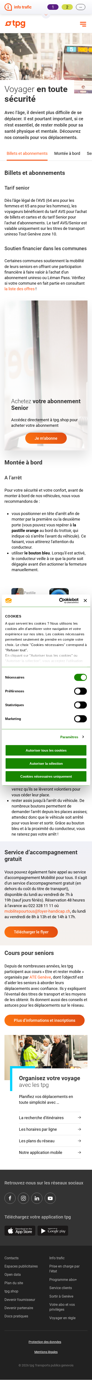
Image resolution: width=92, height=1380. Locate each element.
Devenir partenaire (18, 1308)
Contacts (11, 1258)
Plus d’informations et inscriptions (44, 1020)
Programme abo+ (63, 1280)
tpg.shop (11, 1291)
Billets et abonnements (27, 153)
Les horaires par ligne (38, 1129)
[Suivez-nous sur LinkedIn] (36, 1198)
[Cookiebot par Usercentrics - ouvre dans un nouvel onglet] (60, 600)
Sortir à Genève (61, 1296)
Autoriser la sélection (46, 763)
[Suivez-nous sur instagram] (23, 1198)
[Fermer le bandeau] (85, 600)
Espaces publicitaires (21, 1266)
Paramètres (69, 737)
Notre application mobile (40, 1152)
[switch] (80, 691)
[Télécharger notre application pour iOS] (19, 1231)
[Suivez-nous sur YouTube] (50, 1198)
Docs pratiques (16, 1316)
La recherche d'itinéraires (41, 1117)
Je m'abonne (46, 438)
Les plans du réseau (36, 1141)
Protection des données (45, 1342)
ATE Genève (40, 977)
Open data (12, 1274)
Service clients (60, 1288)
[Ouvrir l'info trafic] (46, 16)
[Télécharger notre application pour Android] (53, 1231)
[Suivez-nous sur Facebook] (10, 1198)
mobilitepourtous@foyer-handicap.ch (37, 911)
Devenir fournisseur (19, 1300)
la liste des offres (19, 288)
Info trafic (57, 1258)
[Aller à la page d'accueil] (18, 24)
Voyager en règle (62, 1318)
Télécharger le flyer (31, 932)
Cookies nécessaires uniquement (46, 776)
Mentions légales (46, 1352)
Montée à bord (67, 153)
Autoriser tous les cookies (46, 750)
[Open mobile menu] (83, 24)
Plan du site (13, 1283)
